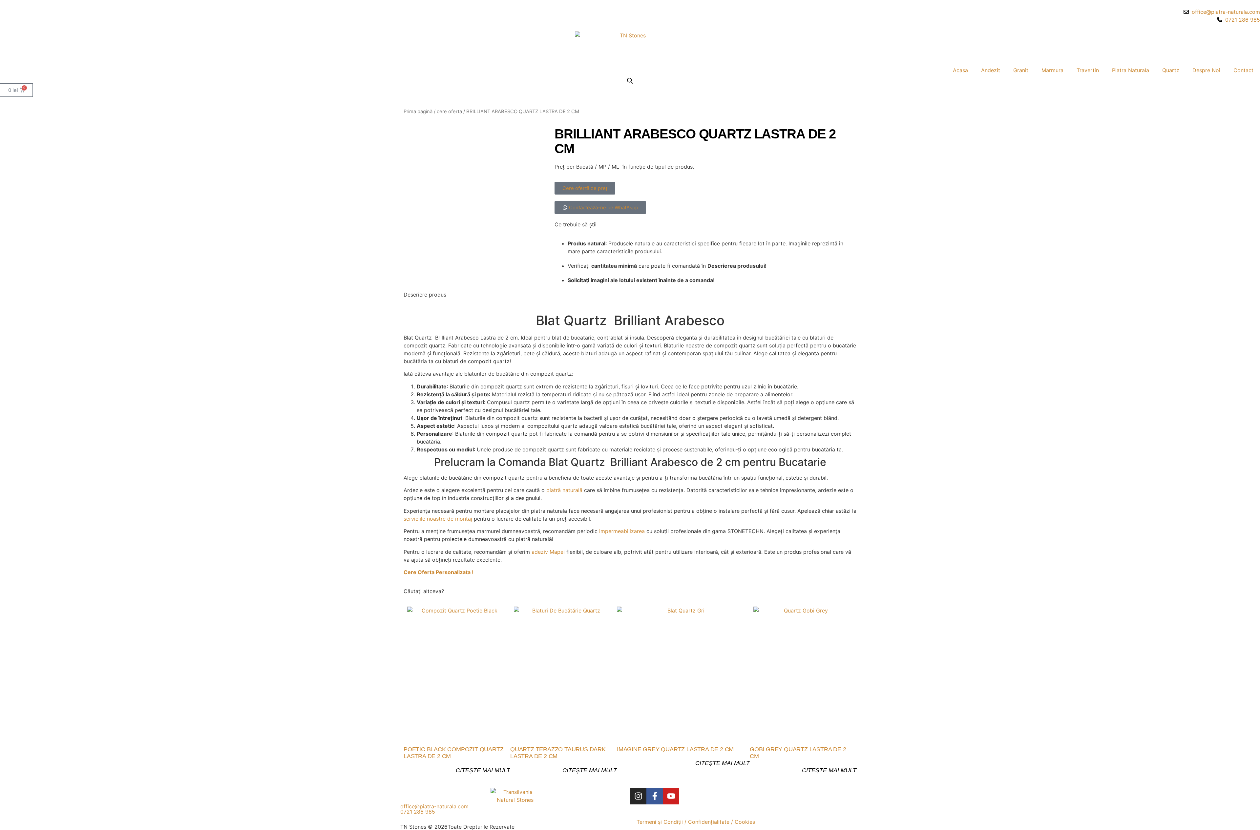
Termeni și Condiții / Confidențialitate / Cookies (696, 822)
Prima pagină (418, 111)
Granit (1020, 70)
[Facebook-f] (654, 796)
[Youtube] (671, 796)
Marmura (1052, 70)
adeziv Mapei (548, 552)
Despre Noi (1206, 70)
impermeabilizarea (622, 531)
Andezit (990, 70)
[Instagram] (638, 796)
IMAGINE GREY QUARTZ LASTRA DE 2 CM (675, 749)
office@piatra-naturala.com (434, 806)
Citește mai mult (483, 770)
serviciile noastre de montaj (438, 518)
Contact (1243, 70)
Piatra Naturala (1130, 70)
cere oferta (449, 111)
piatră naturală (564, 490)
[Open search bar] (630, 80)
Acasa (960, 70)
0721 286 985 (417, 811)
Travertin (1088, 70)
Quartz (1170, 70)
